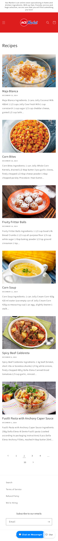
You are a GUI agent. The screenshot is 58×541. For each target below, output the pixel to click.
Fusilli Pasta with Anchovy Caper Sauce (28, 418)
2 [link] (24, 455)
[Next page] (33, 462)
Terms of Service (14, 489)
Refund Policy (12, 496)
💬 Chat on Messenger (30, 534)
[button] (3, 22)
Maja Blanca (10, 91)
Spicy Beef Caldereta (16, 353)
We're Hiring (12, 502)
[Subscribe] (48, 521)
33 (25, 462)
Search (9, 482)
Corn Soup (9, 287)
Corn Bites (9, 157)
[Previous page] (8, 455)
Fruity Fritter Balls (14, 222)
